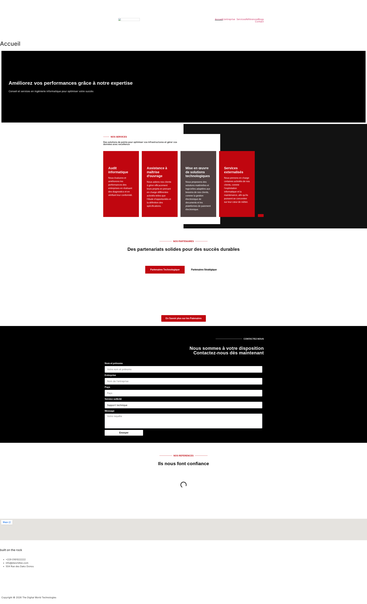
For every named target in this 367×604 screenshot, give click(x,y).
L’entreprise (229, 19)
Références (252, 19)
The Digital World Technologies (174, 22)
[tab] (165, 270)
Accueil (219, 19)
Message (109, 411)
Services (241, 19)
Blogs (261, 19)
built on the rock (169, 27)
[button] (4, 87)
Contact (259, 21)
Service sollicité (113, 399)
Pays (107, 387)
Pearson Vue (6, 575)
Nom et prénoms (114, 363)
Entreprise (110, 375)
